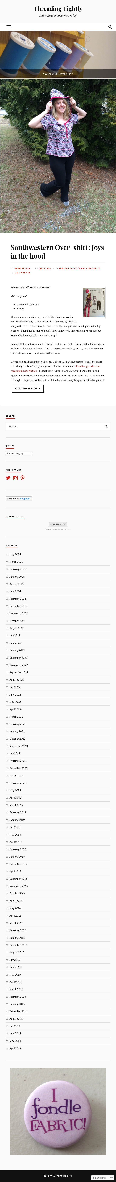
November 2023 (18, 613)
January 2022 (17, 731)
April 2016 (15, 915)
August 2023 (16, 628)
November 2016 (18, 886)
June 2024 (15, 591)
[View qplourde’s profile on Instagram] (16, 477)
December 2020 (18, 768)
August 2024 (16, 584)
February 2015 (17, 996)
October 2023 (17, 620)
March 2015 (16, 989)
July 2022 (14, 687)
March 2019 (16, 805)
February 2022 (17, 724)
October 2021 (17, 738)
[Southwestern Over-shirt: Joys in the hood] (58, 232)
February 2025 (17, 569)
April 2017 (15, 871)
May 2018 (15, 834)
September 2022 (18, 672)
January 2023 (17, 650)
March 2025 (16, 561)
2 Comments (22, 272)
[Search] (107, 27)
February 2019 (17, 812)
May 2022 (15, 701)
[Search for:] (58, 426)
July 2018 (14, 827)
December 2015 (18, 945)
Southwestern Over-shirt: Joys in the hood (57, 251)
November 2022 (18, 665)
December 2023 (18, 606)
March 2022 (16, 716)
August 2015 (16, 952)
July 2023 (14, 635)
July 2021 (14, 753)
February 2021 (17, 760)
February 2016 (17, 930)
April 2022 (15, 709)
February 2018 (17, 849)
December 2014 (18, 1011)
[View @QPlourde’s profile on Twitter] (9, 477)
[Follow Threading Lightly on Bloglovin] (19, 499)
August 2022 (16, 679)
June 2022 (15, 694)
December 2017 (18, 864)
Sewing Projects (69, 268)
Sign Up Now (58, 524)
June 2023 (15, 642)
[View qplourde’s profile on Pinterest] (23, 477)
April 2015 (15, 982)
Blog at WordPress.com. (58, 1176)
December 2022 (18, 657)
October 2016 (17, 893)
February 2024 (17, 598)
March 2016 (16, 922)
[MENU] (9, 27)
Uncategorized (91, 268)
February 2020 (17, 782)
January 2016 (17, 937)
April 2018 (15, 842)
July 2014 (14, 1026)
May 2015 (15, 974)
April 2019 (15, 797)
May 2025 (15, 554)
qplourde (44, 268)
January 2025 (17, 576)
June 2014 (15, 1033)
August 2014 (16, 1018)
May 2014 (15, 1040)
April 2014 (15, 1048)
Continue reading (25, 390)
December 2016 (18, 878)
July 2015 (14, 959)
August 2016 (16, 900)
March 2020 (16, 775)
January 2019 (17, 819)
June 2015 (15, 967)
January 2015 (17, 1004)
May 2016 (15, 908)
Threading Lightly (58, 8)
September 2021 (18, 746)
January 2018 (17, 856)
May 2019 (15, 790)
